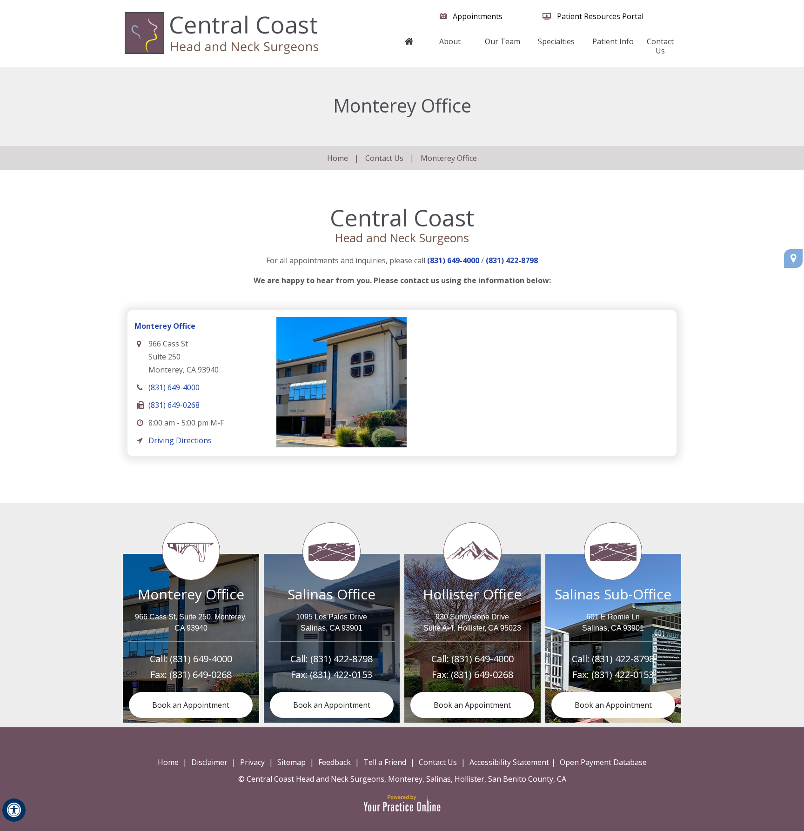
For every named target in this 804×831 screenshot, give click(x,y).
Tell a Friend (384, 762)
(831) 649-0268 (174, 405)
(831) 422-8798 (512, 260)
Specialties (556, 41)
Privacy (252, 762)
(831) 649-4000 (453, 260)
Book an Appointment (190, 705)
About (450, 41)
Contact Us (660, 46)
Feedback (334, 762)
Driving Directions (180, 440)
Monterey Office (164, 326)
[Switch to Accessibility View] (14, 810)
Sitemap (291, 762)
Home (409, 46)
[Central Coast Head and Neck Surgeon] (221, 32)
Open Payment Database (603, 762)
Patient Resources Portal (600, 16)
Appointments (477, 16)
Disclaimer (209, 762)
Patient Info (613, 41)
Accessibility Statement (509, 762)
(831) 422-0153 (341, 674)
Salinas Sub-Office (613, 594)
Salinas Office (331, 594)
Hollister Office (472, 594)
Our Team (502, 41)
